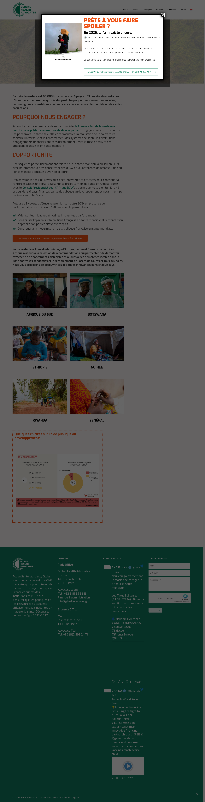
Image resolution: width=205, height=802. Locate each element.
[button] (121, 71)
